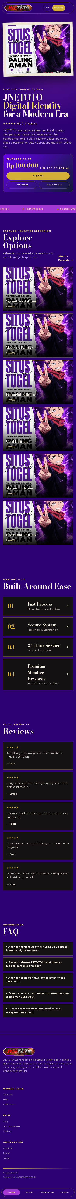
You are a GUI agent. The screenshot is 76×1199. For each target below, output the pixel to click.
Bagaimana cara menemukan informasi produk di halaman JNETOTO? (37, 995)
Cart (47, 7)
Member (58, 7)
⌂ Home (11, 1192)
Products (7, 1094)
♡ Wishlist (22, 184)
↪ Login (29, 1192)
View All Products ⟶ (65, 258)
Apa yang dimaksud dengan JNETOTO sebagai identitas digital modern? (37, 948)
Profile (6, 1153)
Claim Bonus (54, 184)
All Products (9, 1104)
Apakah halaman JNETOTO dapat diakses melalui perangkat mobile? (34, 964)
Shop (5, 1099)
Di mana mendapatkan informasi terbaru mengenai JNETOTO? (33, 1010)
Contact (7, 1131)
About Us (7, 1148)
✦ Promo (64, 1192)
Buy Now (38, 175)
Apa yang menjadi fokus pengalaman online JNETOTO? (35, 979)
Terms (6, 1158)
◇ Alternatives (47, 1192)
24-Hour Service (11, 1126)
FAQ (5, 1121)
